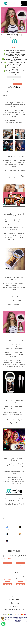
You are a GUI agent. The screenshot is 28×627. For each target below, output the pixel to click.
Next (26, 21)
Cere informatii (19, 91)
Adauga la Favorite (9, 91)
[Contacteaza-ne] (22, 5)
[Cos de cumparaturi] (25, 5)
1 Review (16, 45)
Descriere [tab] (5, 95)
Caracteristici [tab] (5, 518)
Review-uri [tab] (5, 521)
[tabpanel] (14, 20)
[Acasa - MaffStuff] (9, 3)
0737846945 (15, 606)
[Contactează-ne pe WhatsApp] (3, 624)
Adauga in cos (17, 84)
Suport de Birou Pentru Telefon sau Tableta (7, 556)
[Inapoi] (1, 35)
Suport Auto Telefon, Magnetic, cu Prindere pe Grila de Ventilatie (20, 577)
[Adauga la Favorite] (7, 566)
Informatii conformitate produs (9, 515)
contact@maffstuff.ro (15, 608)
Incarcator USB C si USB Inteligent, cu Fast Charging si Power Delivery (20, 556)
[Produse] (22, 3)
